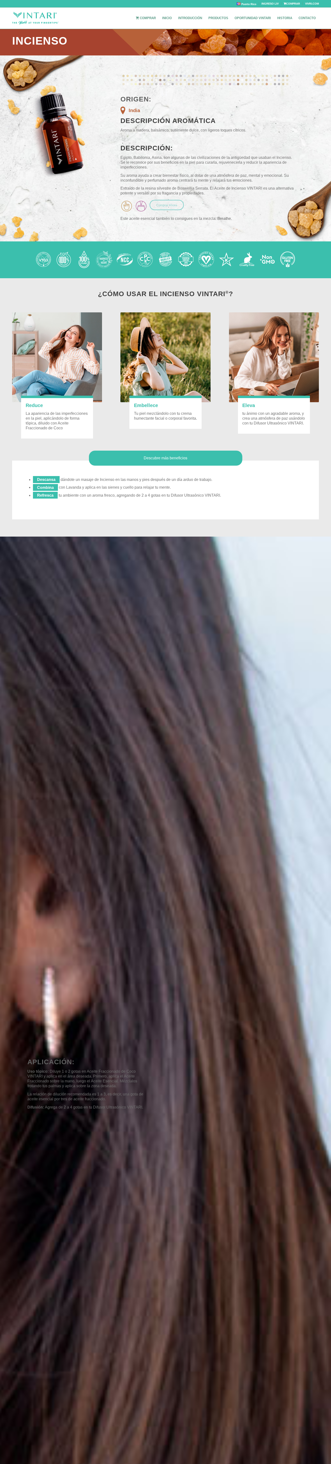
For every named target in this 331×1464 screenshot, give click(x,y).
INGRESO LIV (270, 3)
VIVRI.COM (312, 3)
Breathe (224, 218)
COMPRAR (293, 3)
